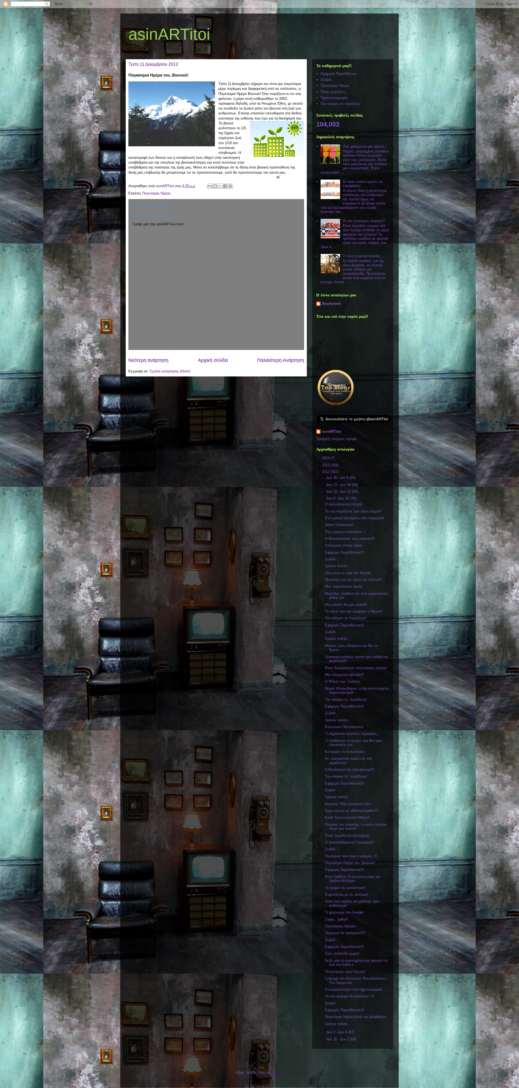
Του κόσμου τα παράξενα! (345, 618)
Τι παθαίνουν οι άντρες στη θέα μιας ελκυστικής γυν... (353, 743)
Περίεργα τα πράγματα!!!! (345, 933)
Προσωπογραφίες (334, 98)
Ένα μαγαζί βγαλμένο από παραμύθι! (354, 518)
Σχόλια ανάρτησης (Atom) (170, 371)
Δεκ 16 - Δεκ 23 (339, 492)
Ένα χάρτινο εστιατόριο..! (345, 532)
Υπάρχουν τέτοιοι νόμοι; (344, 545)
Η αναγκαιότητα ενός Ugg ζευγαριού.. (354, 989)
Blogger (276, 1072)
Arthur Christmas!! (339, 525)
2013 (326, 465)
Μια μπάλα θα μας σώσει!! (346, 605)
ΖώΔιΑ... (327, 80)
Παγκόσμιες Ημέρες (340, 926)
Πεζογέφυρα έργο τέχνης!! (345, 972)
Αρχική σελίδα (213, 360)
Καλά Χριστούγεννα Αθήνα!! (347, 817)
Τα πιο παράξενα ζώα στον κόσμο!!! (353, 511)
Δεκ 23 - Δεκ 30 (339, 485)
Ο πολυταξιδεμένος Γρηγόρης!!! (349, 842)
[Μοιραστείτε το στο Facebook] (225, 186)
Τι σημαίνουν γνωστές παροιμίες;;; (352, 734)
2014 (326, 458)
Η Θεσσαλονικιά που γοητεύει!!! (350, 539)
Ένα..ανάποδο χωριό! (342, 953)
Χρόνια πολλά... (338, 566)
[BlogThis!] (215, 186)
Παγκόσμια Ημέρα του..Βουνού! (350, 863)
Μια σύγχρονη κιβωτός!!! (344, 675)
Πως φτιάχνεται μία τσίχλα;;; (365, 146)
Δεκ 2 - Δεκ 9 (337, 1032)
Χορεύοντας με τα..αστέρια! (346, 894)
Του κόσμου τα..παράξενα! (346, 699)
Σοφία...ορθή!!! (336, 919)
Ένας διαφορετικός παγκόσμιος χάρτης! (356, 668)
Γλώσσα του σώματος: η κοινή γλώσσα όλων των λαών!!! (356, 826)
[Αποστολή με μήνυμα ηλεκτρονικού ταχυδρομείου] (209, 186)
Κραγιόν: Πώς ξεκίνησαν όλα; (348, 804)
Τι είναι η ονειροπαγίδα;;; (363, 256)
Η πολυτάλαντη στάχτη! (343, 504)
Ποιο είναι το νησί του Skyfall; (348, 573)
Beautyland (331, 304)
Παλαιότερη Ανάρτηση (280, 360)
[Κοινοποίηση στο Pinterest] (230, 186)
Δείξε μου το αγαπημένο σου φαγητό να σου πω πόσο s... (356, 962)
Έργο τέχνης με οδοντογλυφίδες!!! (351, 811)
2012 (326, 472)
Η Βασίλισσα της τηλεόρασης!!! (349, 770)
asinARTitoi (169, 34)
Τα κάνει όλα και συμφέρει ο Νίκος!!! (353, 611)
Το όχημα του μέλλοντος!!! (345, 888)
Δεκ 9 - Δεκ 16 (338, 498)
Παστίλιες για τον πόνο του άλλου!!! (353, 580)
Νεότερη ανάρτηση (148, 360)
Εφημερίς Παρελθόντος (339, 74)
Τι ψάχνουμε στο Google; (344, 912)
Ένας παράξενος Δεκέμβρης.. (348, 836)
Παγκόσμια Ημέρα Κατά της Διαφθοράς (355, 1017)
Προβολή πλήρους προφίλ (336, 439)
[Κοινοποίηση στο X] (220, 186)
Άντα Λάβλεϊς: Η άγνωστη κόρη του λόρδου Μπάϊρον (353, 879)
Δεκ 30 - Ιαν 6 (338, 478)
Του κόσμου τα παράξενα (341, 104)
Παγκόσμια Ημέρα (156, 193)
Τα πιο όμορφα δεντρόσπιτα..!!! (349, 996)
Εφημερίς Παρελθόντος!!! (344, 552)
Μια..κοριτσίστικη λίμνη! (343, 586)
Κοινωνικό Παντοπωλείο (344, 727)
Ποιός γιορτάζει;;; (334, 92)
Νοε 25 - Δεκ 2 (338, 1039)
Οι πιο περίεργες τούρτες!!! (364, 221)
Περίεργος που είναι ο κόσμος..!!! (351, 856)
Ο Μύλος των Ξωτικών (343, 681)
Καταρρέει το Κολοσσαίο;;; (346, 752)
